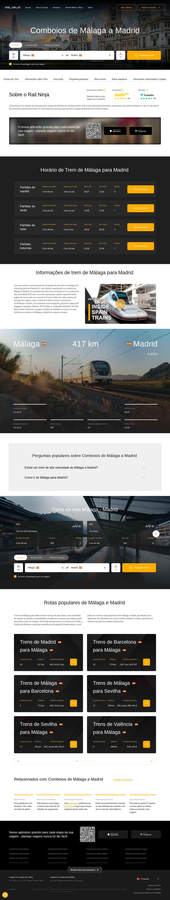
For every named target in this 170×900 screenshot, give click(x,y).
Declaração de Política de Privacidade (147, 893)
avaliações (73, 803)
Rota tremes (100, 79)
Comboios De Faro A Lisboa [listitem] (57, 858)
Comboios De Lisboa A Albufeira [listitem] (97, 849)
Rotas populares (119, 79)
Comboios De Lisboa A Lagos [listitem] (19, 854)
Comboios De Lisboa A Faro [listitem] (18, 858)
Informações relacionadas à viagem (149, 79)
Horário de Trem (11, 79)
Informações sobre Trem (36, 79)
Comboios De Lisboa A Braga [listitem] (19, 863)
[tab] (11, 79)
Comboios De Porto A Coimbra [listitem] (96, 863)
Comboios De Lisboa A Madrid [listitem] (96, 854)
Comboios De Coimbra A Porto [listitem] (135, 863)
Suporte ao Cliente (154, 885)
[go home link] (12, 7)
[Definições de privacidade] (5, 895)
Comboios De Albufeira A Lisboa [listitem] (136, 849)
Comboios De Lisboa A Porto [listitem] (19, 849)
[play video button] (121, 304)
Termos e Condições (153, 889)
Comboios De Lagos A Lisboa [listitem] (58, 854)
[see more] (73, 662)
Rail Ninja (68, 806)
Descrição (58, 79)
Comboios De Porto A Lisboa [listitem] (57, 849)
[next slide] (156, 533)
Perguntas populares (78, 79)
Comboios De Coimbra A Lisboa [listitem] (136, 858)
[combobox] (37, 55)
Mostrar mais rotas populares (83, 870)
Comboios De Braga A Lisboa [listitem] (58, 863)
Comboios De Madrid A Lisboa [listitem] (135, 854)
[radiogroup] (36, 45)
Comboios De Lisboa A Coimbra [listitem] (97, 858)
